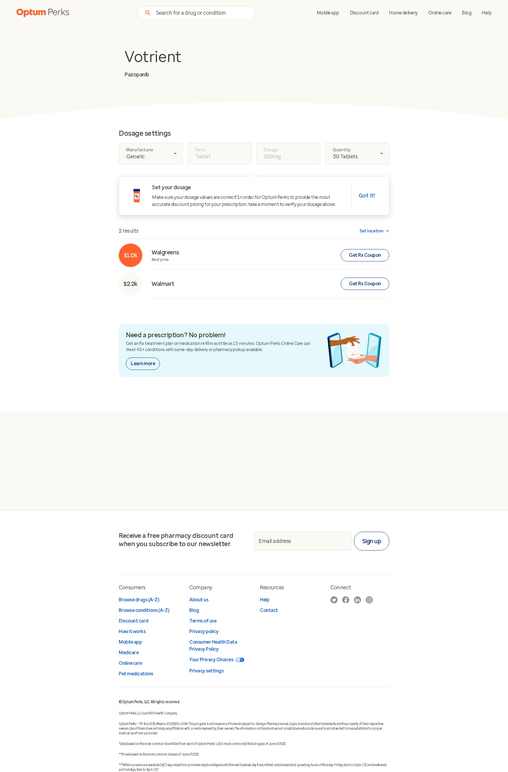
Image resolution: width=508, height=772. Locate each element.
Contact (269, 610)
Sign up (371, 541)
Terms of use (202, 621)
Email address (275, 541)
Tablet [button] (202, 156)
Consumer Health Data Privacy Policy (213, 645)
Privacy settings (206, 671)
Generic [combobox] (135, 156)
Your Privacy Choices (211, 659)
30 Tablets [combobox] (345, 156)
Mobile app (328, 13)
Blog (466, 13)
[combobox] (202, 13)
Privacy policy (203, 631)
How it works (132, 631)
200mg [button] (272, 156)
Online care (440, 13)
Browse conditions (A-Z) (144, 610)
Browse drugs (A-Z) (139, 600)
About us (198, 600)
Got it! (367, 195)
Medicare (128, 652)
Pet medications (136, 674)
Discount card (364, 13)
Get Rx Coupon (365, 255)
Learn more (143, 363)
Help (487, 13)
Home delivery (403, 13)
